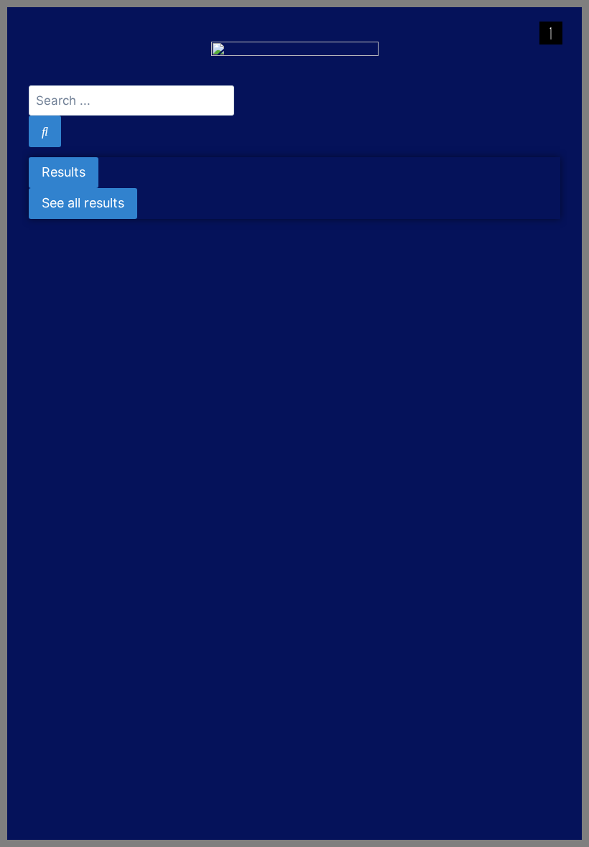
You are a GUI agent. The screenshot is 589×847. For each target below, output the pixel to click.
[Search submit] (45, 131)
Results (63, 171)
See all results (83, 202)
